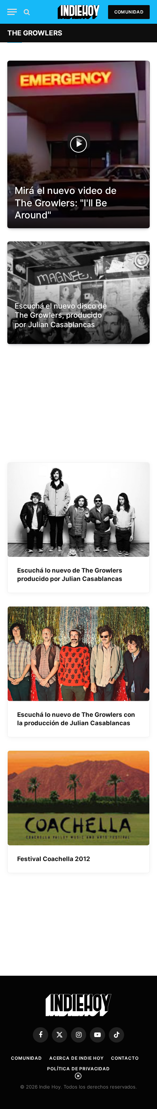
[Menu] (12, 12)
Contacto (125, 1058)
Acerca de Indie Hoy (76, 1058)
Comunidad (128, 12)
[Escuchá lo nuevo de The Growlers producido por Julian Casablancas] (78, 510)
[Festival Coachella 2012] (78, 798)
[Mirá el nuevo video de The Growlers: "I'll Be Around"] (78, 144)
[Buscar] (26, 12)
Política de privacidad (78, 1068)
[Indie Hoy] (79, 12)
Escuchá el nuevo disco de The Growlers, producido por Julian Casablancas (61, 315)
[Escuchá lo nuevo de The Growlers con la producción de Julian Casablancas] (78, 654)
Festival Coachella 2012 (53, 859)
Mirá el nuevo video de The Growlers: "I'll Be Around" (65, 203)
